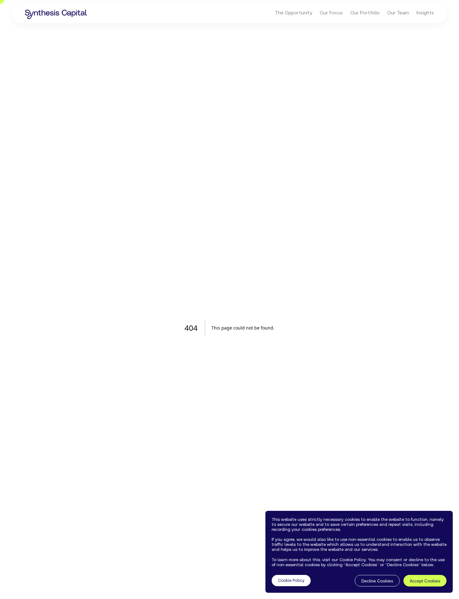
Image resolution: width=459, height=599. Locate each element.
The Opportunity (293, 12)
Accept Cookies (425, 580)
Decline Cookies (377, 580)
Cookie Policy (291, 581)
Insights (425, 12)
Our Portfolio (365, 12)
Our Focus (331, 12)
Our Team (398, 12)
